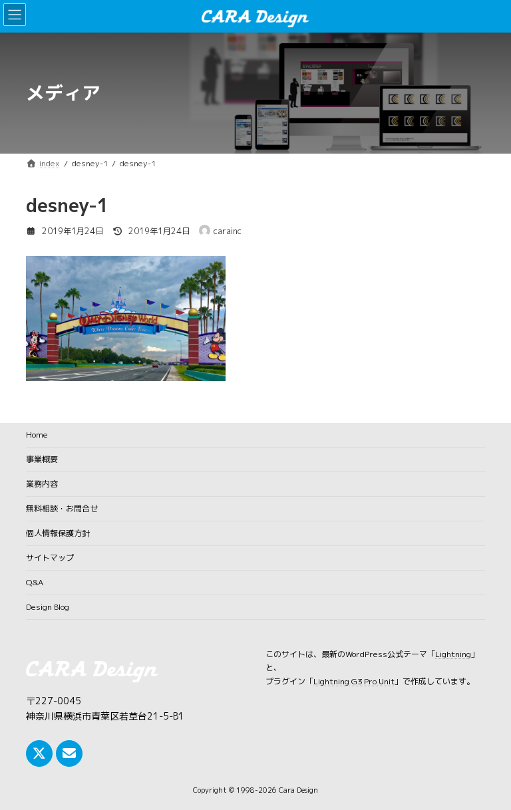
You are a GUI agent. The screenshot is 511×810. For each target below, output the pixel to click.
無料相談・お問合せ (62, 508)
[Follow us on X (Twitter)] (39, 753)
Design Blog (47, 606)
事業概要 (42, 459)
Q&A (34, 582)
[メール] (69, 753)
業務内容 (42, 483)
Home (37, 434)
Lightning (453, 654)
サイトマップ (50, 557)
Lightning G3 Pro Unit (354, 680)
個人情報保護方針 (58, 533)
